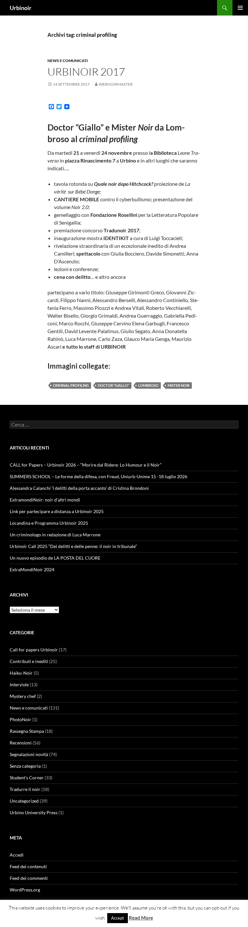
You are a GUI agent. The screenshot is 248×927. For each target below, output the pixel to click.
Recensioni (21, 742)
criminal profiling (71, 385)
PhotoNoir (20, 719)
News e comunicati (67, 60)
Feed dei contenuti (28, 866)
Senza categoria (25, 766)
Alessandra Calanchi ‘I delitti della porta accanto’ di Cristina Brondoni (79, 488)
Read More (141, 918)
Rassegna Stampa (27, 731)
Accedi (17, 855)
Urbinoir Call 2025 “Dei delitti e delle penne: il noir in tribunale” (73, 546)
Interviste (19, 684)
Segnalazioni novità (29, 754)
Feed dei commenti (29, 878)
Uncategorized (24, 801)
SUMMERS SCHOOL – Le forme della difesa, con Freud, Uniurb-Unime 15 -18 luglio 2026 (98, 476)
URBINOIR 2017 (86, 71)
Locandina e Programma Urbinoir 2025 (49, 523)
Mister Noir (179, 385)
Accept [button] (117, 918)
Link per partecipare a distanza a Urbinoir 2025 (57, 511)
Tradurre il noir (25, 789)
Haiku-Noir (21, 673)
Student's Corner (27, 777)
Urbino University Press (33, 812)
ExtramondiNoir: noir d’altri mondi (45, 499)
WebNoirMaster (116, 84)
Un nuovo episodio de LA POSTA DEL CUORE (55, 558)
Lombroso (148, 385)
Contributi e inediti (29, 661)
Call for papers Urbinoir (34, 649)
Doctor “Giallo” (113, 385)
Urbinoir (20, 7)
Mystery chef (23, 696)
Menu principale (240, 8)
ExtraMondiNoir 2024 (32, 569)
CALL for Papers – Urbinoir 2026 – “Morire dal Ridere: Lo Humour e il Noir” (85, 465)
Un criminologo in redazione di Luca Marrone (55, 534)
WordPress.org (25, 889)
